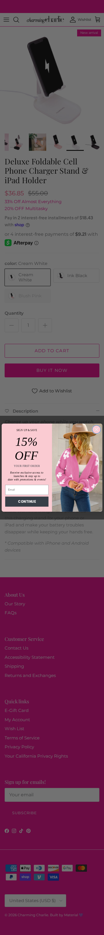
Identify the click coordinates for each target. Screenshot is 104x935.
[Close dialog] (96, 429)
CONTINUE (27, 501)
